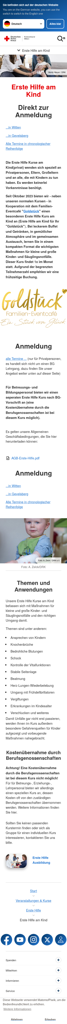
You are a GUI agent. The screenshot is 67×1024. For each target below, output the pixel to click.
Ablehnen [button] (17, 1019)
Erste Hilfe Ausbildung (41, 860)
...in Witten (13, 127)
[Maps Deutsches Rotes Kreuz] (60, 939)
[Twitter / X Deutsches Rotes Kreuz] (47, 939)
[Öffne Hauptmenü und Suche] (61, 38)
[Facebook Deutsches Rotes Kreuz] (6, 939)
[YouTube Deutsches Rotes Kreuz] (20, 939)
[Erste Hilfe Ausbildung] (16, 861)
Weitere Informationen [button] (17, 1009)
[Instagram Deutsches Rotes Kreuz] (33, 939)
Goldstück (31, 211)
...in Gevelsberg (17, 135)
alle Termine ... (16, 358)
